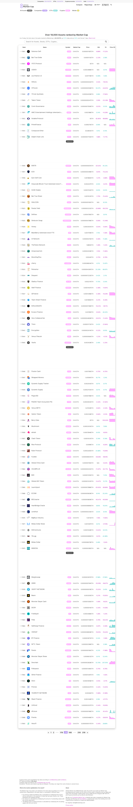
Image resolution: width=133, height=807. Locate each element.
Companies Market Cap (78, 797)
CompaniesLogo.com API (43, 782)
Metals (75, 10)
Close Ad (70, 141)
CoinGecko (63, 779)
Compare (79, 5)
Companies (40, 10)
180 (70, 733)
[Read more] (92, 38)
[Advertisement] (66, 22)
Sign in (106, 5)
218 (79, 733)
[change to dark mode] (111, 4)
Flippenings (88, 5)
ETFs (53, 10)
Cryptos (64, 10)
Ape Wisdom (83, 799)
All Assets (26, 10)
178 (61, 733)
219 (83, 733)
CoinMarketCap (54, 779)
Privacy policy (69, 805)
